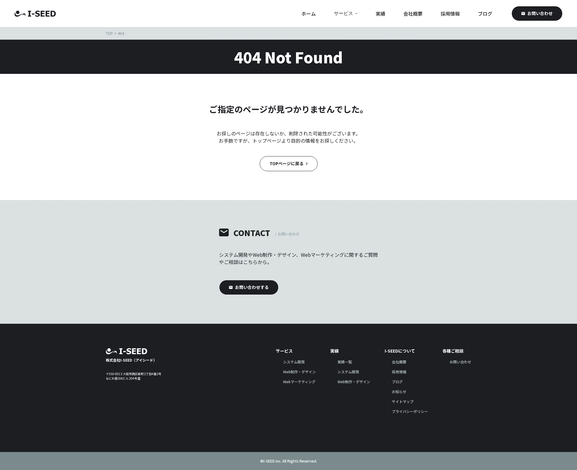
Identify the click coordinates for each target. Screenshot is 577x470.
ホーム (308, 13)
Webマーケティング (299, 382)
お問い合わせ (460, 362)
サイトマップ (403, 402)
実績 (380, 13)
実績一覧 (344, 362)
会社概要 (413, 13)
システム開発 (294, 362)
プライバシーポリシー (410, 412)
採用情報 (450, 13)
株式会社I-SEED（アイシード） (131, 359)
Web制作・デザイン (299, 372)
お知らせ (399, 392)
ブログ (485, 13)
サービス (343, 13)
